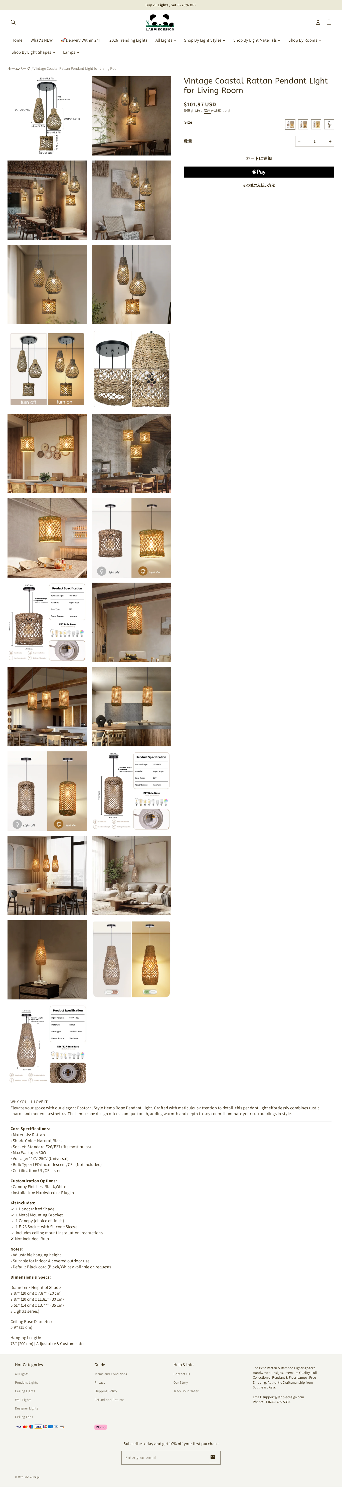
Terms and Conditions (110, 1374)
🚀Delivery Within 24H (81, 40)
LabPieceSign (32, 1477)
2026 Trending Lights (128, 40)
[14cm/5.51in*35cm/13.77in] (316, 125)
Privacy (99, 1382)
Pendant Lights (26, 1382)
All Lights (163, 40)
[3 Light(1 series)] (329, 125)
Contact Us (182, 1374)
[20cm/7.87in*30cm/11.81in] (303, 125)
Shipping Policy (105, 1391)
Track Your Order (186, 1391)
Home (17, 40)
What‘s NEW (42, 40)
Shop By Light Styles (203, 40)
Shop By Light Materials (255, 40)
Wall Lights (23, 1399)
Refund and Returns (109, 1399)
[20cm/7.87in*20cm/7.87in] (290, 125)
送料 (207, 111)
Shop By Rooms (302, 40)
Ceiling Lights (25, 1391)
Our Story (181, 1382)
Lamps (69, 52)
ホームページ (19, 68)
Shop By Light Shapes (31, 52)
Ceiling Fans (24, 1417)
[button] (13, 22)
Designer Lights (26, 1408)
